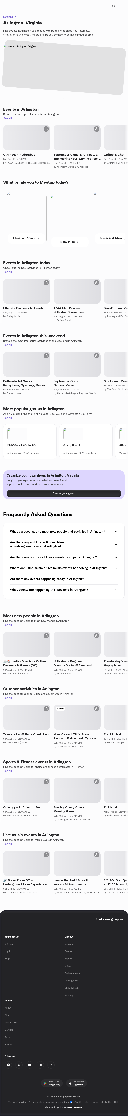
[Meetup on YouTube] (29, 1065)
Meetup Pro (11, 1022)
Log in (8, 951)
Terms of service (17, 1102)
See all (8, 118)
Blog (7, 1015)
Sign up (9, 944)
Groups (69, 944)
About (8, 1008)
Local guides (72, 981)
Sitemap (69, 995)
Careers (9, 1030)
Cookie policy (82, 1102)
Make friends (72, 988)
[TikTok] (51, 1065)
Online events (72, 973)
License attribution (102, 1102)
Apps (7, 1037)
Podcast (9, 1044)
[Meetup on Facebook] (8, 1065)
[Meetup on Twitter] (19, 1065)
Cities (68, 966)
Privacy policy (36, 1102)
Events (68, 951)
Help (7, 959)
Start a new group (107, 919)
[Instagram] (40, 1065)
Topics (68, 959)
